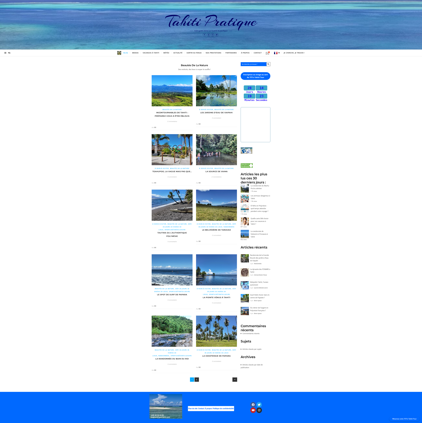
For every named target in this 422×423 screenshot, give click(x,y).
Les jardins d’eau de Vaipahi (216, 113)
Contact (258, 53)
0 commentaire (216, 118)
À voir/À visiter (206, 109)
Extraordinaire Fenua (260, 275)
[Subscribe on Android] (255, 165)
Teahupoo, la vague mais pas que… (172, 171)
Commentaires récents (250, 333)
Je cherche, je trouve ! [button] (294, 53)
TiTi (155, 127)
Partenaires (231, 53)
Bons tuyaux (258, 301)
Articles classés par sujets (251, 349)
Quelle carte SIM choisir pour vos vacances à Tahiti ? (259, 221)
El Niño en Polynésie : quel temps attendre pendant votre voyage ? (259, 208)
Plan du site (192, 408)
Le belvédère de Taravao (216, 230)
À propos (208, 408)
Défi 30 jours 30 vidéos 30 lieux (175, 227)
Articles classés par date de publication (252, 366)
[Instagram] (259, 410)
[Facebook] (253, 404)
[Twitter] (259, 404)
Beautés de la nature (172, 109)
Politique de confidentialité (223, 408)
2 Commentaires (172, 121)
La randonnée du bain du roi (172, 359)
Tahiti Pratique (211, 21)
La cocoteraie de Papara (216, 356)
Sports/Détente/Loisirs (175, 230)
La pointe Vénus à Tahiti (216, 297)
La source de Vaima (217, 171)
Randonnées (229, 227)
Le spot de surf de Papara (172, 295)
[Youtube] (253, 410)
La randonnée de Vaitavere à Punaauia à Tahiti (259, 234)
